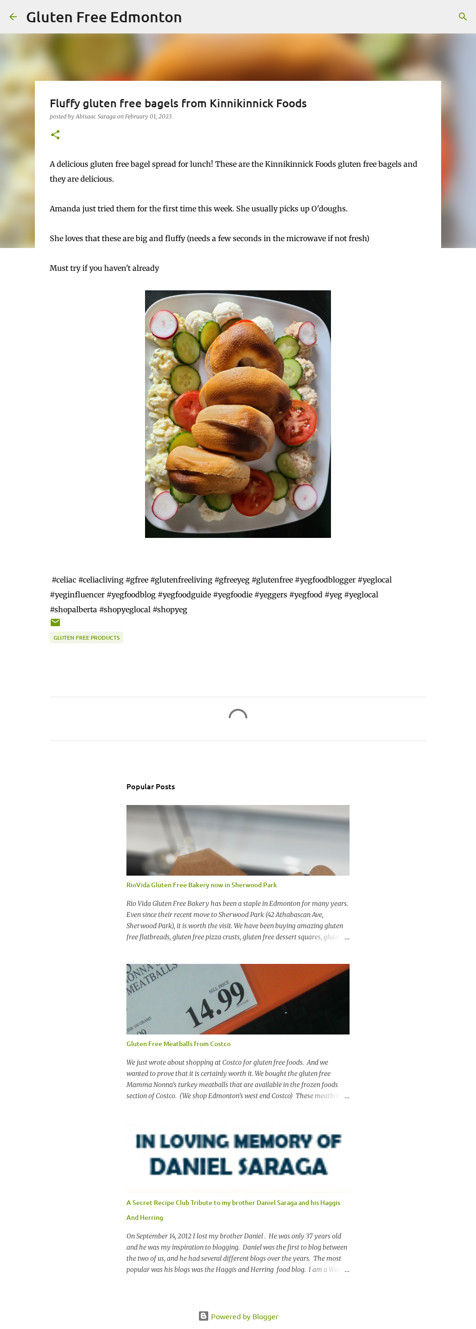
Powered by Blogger (243, 1316)
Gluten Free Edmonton (104, 16)
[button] (55, 135)
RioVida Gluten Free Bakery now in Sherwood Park (201, 884)
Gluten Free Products (86, 638)
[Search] (195, 17)
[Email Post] (55, 626)
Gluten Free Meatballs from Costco (178, 1043)
